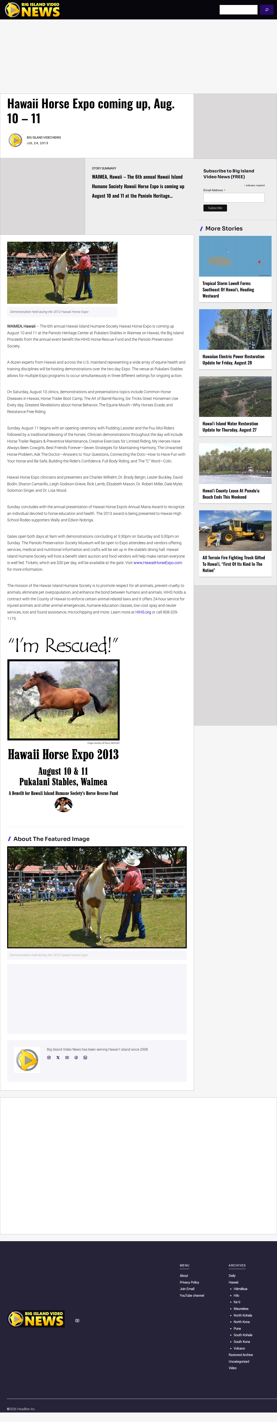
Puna (237, 1329)
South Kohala (243, 1335)
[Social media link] (49, 1057)
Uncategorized (239, 1362)
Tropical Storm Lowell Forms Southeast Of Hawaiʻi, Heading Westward (228, 289)
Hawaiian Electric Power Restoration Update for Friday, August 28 (233, 359)
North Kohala (243, 1315)
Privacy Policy (189, 1282)
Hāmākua (240, 1289)
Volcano (239, 1348)
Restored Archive (241, 1355)
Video (233, 1368)
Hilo (236, 1295)
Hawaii (233, 1282)
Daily (232, 1276)
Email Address (214, 190)
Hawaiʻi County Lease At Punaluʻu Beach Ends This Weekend (231, 493)
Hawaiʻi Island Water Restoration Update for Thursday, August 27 (230, 426)
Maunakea (241, 1309)
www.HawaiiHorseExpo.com (158, 562)
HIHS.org (143, 612)
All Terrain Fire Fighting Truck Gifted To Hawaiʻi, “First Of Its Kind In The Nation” (234, 563)
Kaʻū (237, 1302)
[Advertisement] (138, 56)
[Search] (267, 9)
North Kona (242, 1322)
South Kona (242, 1342)
